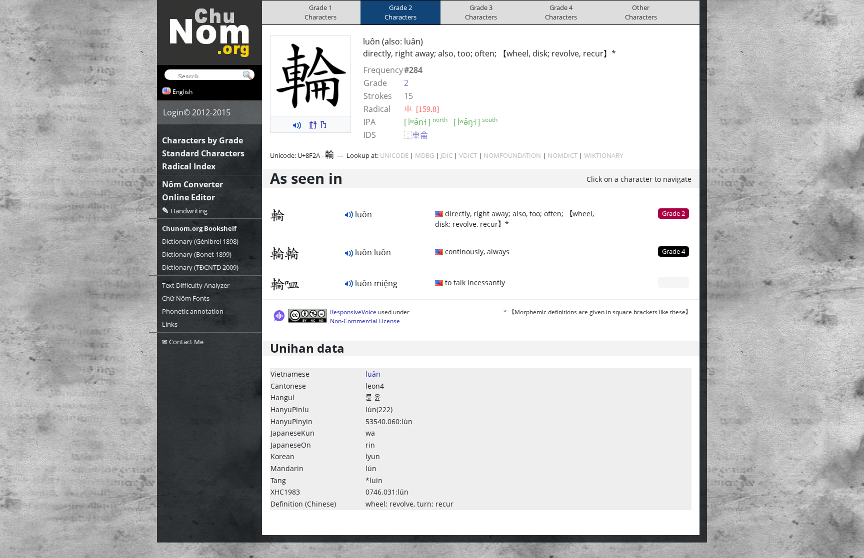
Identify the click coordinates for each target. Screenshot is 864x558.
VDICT (468, 155)
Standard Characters (203, 153)
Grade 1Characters (320, 12)
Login (173, 112)
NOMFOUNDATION (512, 155)
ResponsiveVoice (353, 312)
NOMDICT (563, 155)
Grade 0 (673, 282)
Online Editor (188, 197)
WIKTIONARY (603, 155)
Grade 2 (673, 213)
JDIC (446, 155)
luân (373, 374)
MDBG (424, 155)
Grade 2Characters (400, 12)
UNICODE (394, 155)
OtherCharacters (641, 12)
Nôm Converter (192, 184)
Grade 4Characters (561, 12)
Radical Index (189, 166)
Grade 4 (673, 251)
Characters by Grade (202, 140)
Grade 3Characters (481, 12)
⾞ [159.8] (421, 109)
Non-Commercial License (365, 321)
